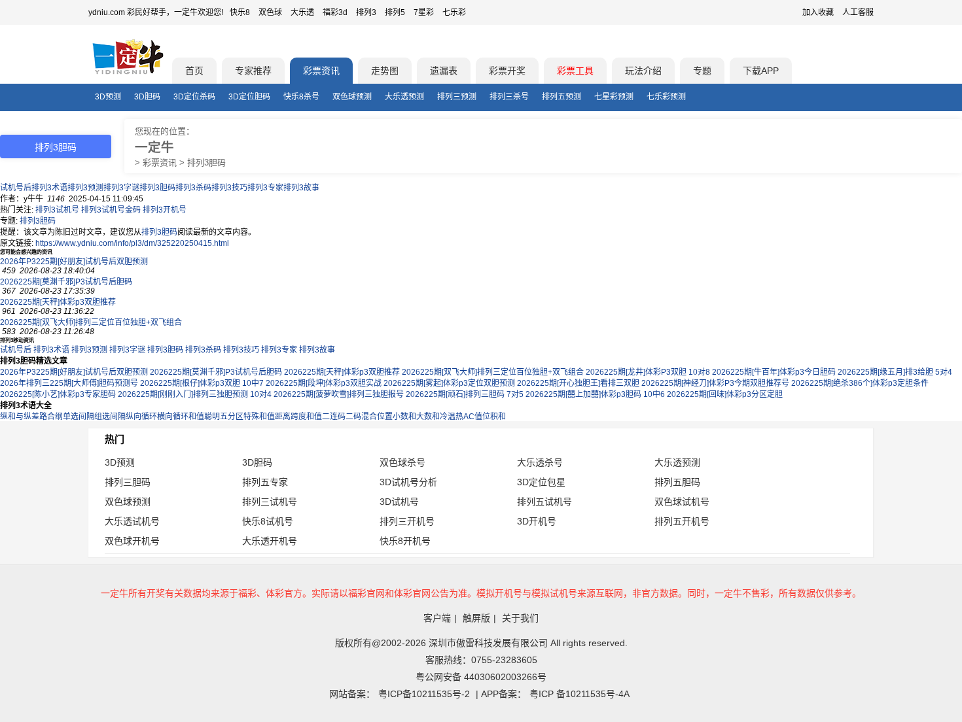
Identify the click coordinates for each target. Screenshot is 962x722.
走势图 (385, 70)
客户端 (437, 618)
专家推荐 (253, 70)
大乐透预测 (404, 96)
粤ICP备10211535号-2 (424, 694)
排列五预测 (561, 96)
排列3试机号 (57, 210)
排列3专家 (265, 187)
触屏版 (476, 618)
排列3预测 (85, 187)
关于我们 (520, 618)
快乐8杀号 (301, 96)
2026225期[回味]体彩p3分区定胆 (725, 394)
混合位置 (377, 416)
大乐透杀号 (540, 462)
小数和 (404, 416)
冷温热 (451, 416)
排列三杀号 (509, 96)
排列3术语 (49, 187)
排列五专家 (265, 482)
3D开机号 (536, 521)
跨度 (298, 416)
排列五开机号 (681, 521)
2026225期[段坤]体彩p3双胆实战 (324, 383)
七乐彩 (454, 12)
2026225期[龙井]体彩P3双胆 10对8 (648, 372)
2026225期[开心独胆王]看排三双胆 (578, 383)
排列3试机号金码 (111, 210)
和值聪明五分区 (215, 416)
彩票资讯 (321, 70)
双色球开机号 (132, 541)
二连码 (334, 416)
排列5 (395, 12)
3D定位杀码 (194, 96)
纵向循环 (141, 416)
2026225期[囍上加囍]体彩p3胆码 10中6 (595, 394)
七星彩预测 (613, 96)
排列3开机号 (165, 210)
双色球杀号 (402, 462)
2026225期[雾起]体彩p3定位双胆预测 (449, 383)
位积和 (494, 416)
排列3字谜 (121, 187)
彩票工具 (575, 70)
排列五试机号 (544, 501)
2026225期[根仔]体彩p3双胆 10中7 (202, 383)
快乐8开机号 (405, 541)
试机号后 (15, 187)
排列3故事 (301, 187)
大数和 (428, 416)
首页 (194, 70)
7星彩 (424, 12)
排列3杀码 (193, 187)
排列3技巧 (229, 187)
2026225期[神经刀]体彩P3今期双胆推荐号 (715, 383)
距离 (283, 416)
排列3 (366, 12)
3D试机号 (399, 501)
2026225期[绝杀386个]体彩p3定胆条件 (860, 383)
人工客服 (858, 12)
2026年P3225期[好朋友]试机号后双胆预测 (74, 261)
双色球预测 (352, 96)
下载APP (761, 70)
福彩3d (335, 12)
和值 (314, 416)
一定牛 (154, 147)
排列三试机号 (269, 501)
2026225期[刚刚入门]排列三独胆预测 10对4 (195, 394)
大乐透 (302, 12)
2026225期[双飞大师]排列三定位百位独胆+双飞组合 (91, 322)
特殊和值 (259, 416)
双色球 (270, 12)
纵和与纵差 (19, 416)
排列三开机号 (407, 521)
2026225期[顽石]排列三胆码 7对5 (465, 394)
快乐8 (240, 12)
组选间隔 (110, 416)
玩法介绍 (643, 70)
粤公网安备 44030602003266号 (481, 677)
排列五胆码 (677, 482)
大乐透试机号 (132, 521)
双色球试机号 (681, 501)
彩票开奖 (507, 70)
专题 (702, 70)
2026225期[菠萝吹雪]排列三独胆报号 (339, 394)
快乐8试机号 (267, 521)
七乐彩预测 (666, 96)
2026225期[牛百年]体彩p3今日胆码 (774, 372)
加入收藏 (818, 12)
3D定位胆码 (249, 96)
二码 (353, 416)
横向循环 (172, 416)
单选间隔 (78, 416)
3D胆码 (147, 96)
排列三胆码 (128, 482)
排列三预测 (456, 96)
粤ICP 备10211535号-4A (579, 694)
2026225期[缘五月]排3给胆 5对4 (895, 372)
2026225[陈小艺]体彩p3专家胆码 (58, 394)
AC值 (472, 416)
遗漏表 (443, 70)
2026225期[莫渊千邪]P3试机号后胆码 (66, 281)
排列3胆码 (157, 187)
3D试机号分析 (408, 482)
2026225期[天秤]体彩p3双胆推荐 (58, 302)
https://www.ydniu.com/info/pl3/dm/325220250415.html (132, 243)
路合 (47, 416)
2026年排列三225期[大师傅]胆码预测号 (69, 383)
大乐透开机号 (269, 541)
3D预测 (108, 96)
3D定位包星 (541, 482)
